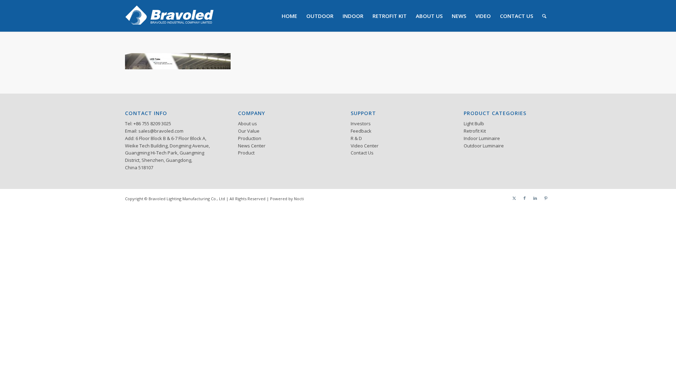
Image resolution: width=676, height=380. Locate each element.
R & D (356, 138)
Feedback (361, 131)
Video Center (364, 145)
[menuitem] (289, 16)
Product (246, 153)
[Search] (544, 16)
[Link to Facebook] (524, 198)
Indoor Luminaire (482, 138)
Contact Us (362, 153)
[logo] (169, 16)
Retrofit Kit (475, 131)
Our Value (248, 131)
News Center (251, 145)
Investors (361, 123)
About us (247, 123)
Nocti (299, 198)
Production (249, 138)
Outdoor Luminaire (484, 145)
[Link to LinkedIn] (535, 198)
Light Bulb (474, 123)
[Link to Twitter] (514, 198)
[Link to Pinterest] (545, 198)
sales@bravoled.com (160, 131)
